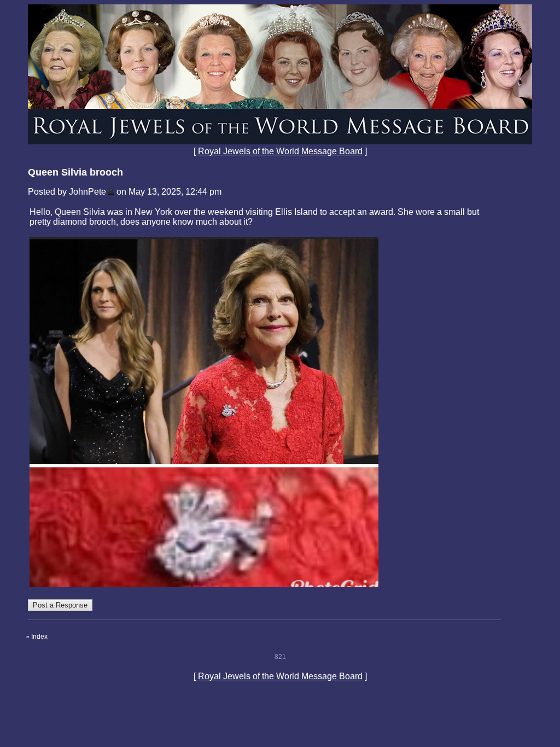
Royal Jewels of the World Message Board (280, 151)
